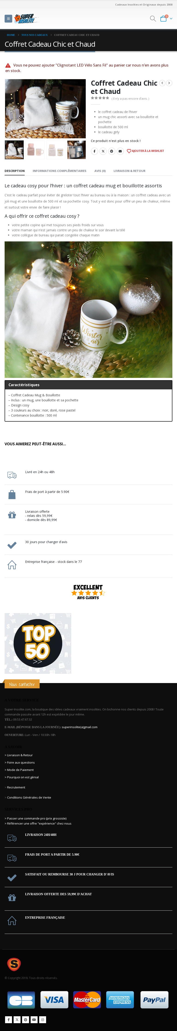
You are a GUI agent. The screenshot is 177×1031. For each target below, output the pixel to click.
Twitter (103, 151)
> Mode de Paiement (19, 770)
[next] (169, 83)
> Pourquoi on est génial (22, 777)
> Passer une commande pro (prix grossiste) (35, 818)
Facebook (94, 151)
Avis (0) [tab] (100, 171)
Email (120, 151)
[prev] (162, 83)
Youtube (34, 1019)
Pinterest (111, 151)
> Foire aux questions (20, 762)
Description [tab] (15, 171)
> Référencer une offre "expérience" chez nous (38, 823)
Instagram (42, 1019)
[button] (8, 19)
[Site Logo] (26, 18)
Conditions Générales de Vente (28, 797)
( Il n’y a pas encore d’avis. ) (130, 98)
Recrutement (16, 787)
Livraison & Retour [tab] (129, 171)
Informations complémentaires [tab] (59, 171)
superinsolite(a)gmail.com (79, 727)
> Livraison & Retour (19, 755)
